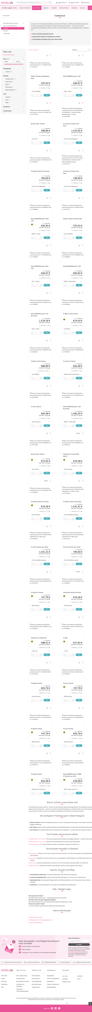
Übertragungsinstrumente (10, 23)
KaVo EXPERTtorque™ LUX (71, 76)
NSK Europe (33, 863)
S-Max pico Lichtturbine (39, 638)
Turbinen (5, 28)
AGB (83, 950)
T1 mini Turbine (36, 406)
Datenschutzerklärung (73, 952)
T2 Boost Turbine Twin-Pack (40, 171)
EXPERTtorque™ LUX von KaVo (38, 839)
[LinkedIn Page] (56, 1008)
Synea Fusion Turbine (38, 124)
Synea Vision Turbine (37, 454)
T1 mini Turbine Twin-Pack (39, 547)
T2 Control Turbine (37, 592)
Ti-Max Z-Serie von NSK (36, 844)
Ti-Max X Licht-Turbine (38, 361)
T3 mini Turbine (68, 729)
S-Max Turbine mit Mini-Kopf (72, 219)
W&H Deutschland (34, 865)
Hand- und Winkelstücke (10, 26)
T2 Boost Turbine (36, 729)
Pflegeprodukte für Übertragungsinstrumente (41, 920)
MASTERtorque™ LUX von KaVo (38, 841)
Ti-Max (65, 638)
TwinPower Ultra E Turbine (39, 501)
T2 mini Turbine (68, 683)
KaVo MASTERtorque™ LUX (72, 266)
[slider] (4, 64)
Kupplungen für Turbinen (36, 917)
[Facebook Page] (52, 1008)
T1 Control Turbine (69, 361)
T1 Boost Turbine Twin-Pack (72, 501)
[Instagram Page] (59, 1008)
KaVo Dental (33, 858)
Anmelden (79, 944)
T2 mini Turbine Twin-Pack (71, 547)
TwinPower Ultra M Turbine (72, 592)
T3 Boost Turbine (36, 683)
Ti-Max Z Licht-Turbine (70, 314)
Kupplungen (6, 33)
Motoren (5, 31)
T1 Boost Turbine (36, 774)
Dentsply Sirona (34, 853)
